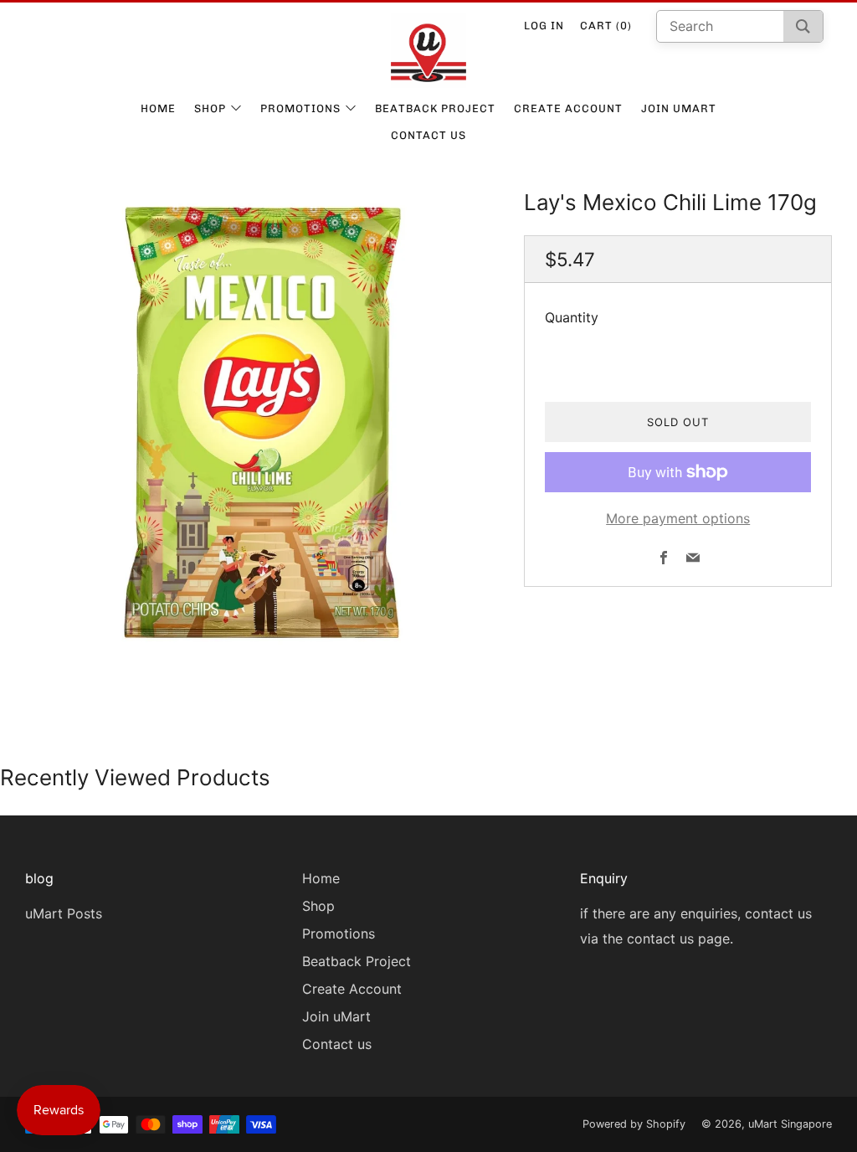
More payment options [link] (678, 518)
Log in (544, 25)
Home (158, 108)
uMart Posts (63, 913)
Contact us (428, 135)
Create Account (568, 108)
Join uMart (678, 108)
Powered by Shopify (633, 1124)
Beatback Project (435, 108)
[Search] (803, 26)
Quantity (571, 317)
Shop (210, 108)
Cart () (606, 25)
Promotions (300, 108)
